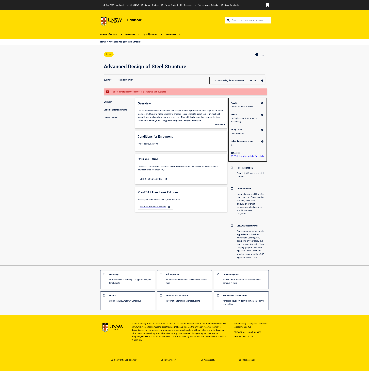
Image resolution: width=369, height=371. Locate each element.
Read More (220, 124)
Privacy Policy (170, 360)
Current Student (151, 5)
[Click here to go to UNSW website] (111, 22)
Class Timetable (231, 5)
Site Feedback (248, 360)
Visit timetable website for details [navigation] (249, 156)
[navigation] (153, 179)
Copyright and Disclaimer (125, 360)
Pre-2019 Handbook (115, 5)
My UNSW (134, 5)
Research (188, 5)
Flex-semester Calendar (208, 5)
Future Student (171, 5)
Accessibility (209, 360)
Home (103, 42)
